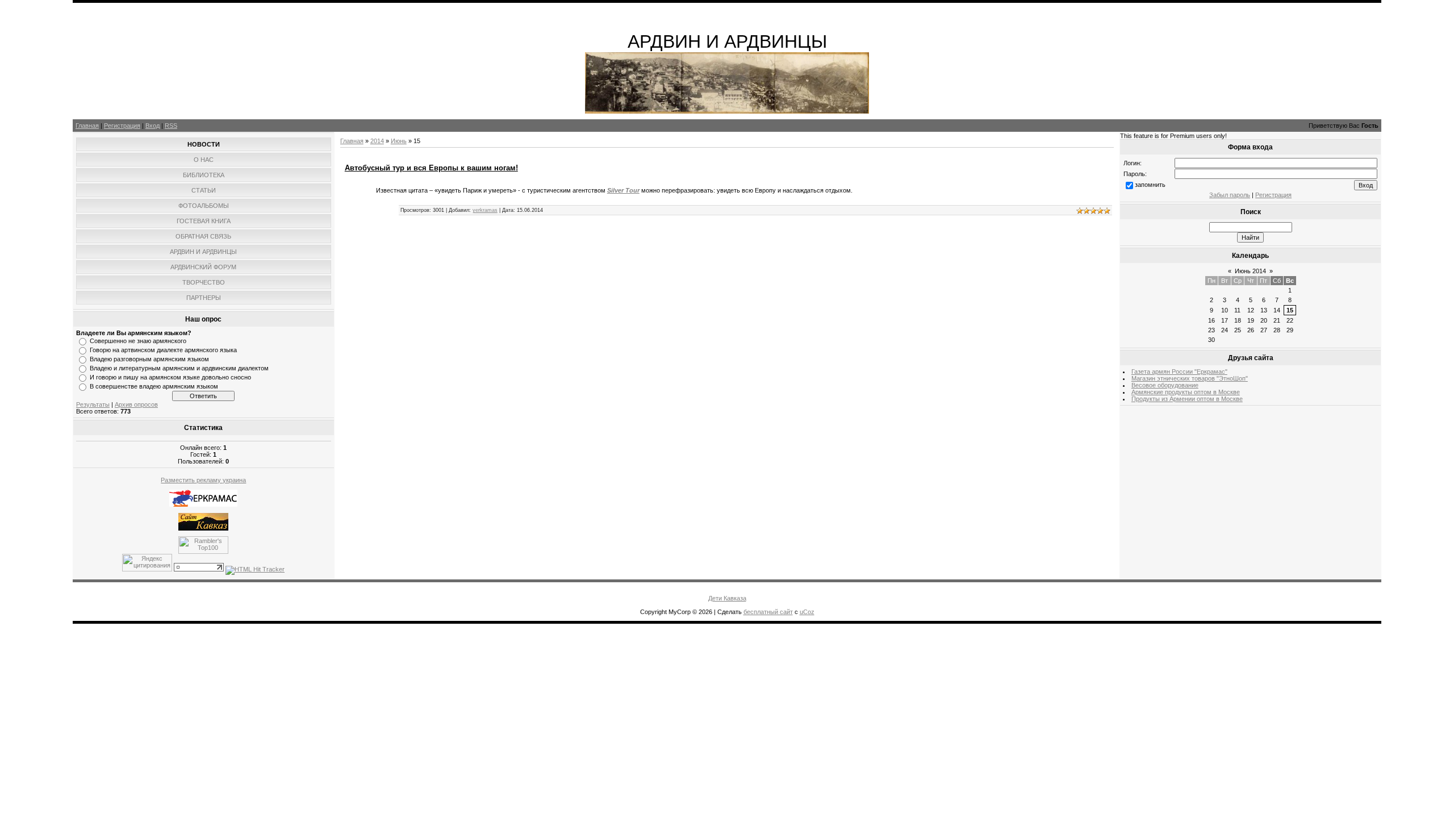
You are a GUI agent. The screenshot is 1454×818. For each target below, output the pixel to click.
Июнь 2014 (1250, 271)
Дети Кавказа (727, 598)
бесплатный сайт (768, 611)
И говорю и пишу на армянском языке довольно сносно (170, 377)
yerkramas (485, 210)
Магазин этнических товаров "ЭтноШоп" (1189, 378)
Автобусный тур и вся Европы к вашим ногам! (431, 168)
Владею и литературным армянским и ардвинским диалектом (179, 368)
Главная (87, 125)
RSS (171, 125)
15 (1289, 310)
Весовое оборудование (1164, 385)
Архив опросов (136, 404)
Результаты (93, 404)
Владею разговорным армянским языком (149, 359)
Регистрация (122, 125)
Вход (152, 125)
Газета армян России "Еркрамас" (1179, 371)
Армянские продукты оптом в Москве (1185, 392)
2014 (377, 140)
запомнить (1150, 184)
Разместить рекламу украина (203, 480)
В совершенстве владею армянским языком (154, 386)
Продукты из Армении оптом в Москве (1187, 398)
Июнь (399, 140)
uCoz (807, 611)
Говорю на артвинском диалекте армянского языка (163, 350)
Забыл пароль (1229, 194)
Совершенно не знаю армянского (138, 340)
